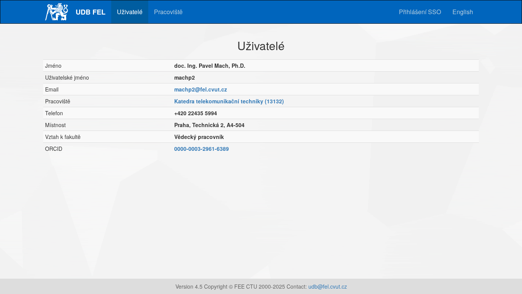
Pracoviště (168, 11)
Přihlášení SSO (420, 11)
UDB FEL (90, 12)
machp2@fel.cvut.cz (200, 89)
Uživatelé (130, 11)
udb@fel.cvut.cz (327, 286)
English (462, 11)
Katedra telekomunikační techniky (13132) (229, 101)
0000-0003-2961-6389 (201, 148)
